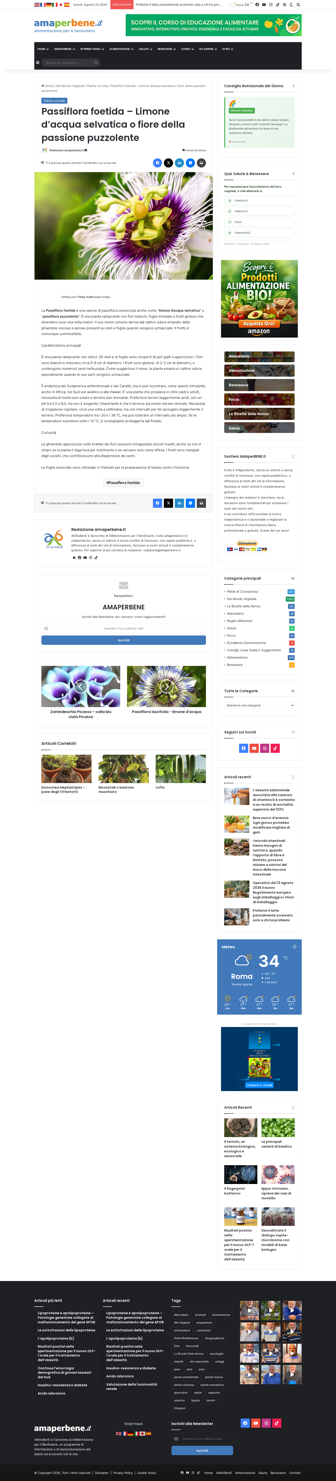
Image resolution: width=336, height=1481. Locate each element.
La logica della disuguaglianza (259, 1023)
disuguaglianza (214, 1338)
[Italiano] (55, 4)
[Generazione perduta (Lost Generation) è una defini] (249, 1331)
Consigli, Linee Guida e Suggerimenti (254, 650)
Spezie (195, 1400)
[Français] (43, 4)
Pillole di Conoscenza (242, 591)
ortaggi (219, 1361)
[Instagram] (90, 557)
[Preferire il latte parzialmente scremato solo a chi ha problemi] (236, 916)
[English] (37, 4)
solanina (179, 1400)
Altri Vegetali (182, 1322)
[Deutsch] (49, 4)
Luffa (160, 787)
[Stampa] (201, 163)
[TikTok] (96, 557)
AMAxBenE (224, 1473)
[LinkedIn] (179, 163)
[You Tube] (85, 557)
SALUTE (144, 49)
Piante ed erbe (97, 86)
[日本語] (61, 4)
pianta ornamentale (186, 1377)
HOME (41, 49)
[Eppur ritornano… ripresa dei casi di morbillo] (278, 1174)
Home (48, 86)
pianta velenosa (184, 1384)
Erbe (177, 1346)
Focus (231, 635)
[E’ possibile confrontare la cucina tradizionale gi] (292, 1310)
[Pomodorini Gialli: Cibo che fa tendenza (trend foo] (270, 1374)
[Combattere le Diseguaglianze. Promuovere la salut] (292, 1374)
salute (198, 1392)
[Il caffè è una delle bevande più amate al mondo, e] (249, 1310)
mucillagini (217, 1353)
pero (202, 1369)
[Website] (74, 557)
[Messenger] (190, 163)
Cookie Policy (146, 1473)
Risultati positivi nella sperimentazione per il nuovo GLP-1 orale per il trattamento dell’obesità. (239, 1245)
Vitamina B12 (239, 232)
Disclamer (102, 1473)
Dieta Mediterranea (186, 1338)
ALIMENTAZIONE (119, 49)
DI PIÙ (226, 49)
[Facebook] (157, 163)
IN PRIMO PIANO (90, 49)
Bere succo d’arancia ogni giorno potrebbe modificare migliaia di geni (271, 825)
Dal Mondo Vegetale (70, 86)
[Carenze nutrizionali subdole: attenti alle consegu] (292, 1353)
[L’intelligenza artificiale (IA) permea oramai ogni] (292, 1331)
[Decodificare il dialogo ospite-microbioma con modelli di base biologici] (278, 1216)
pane (177, 1369)
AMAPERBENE (63, 49)
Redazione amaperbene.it (67, 150)
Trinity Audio (85, 297)
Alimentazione (237, 657)
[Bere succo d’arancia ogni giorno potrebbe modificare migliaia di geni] (236, 824)
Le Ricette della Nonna (243, 606)
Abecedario (235, 613)
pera (189, 1369)
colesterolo (204, 1330)
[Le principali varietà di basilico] (278, 1127)
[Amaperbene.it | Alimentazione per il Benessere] (76, 26)
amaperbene (204, 1322)
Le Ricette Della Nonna (188, 1353)
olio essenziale (199, 1361)
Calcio (235, 222)
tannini (210, 1400)
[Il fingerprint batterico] (240, 1174)
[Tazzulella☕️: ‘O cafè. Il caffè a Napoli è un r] (249, 1374)
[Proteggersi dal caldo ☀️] (270, 1310)
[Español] (67, 4)
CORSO (185, 49)
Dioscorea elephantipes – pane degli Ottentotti (63, 789)
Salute (231, 628)
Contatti (295, 1473)
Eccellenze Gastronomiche (246, 643)
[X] (168, 163)
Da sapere (206, 49)
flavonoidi (192, 1346)
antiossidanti (182, 1330)
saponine (214, 1392)
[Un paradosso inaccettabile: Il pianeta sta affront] (249, 1353)
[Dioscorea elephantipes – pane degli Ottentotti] (66, 769)
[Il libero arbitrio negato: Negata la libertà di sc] (270, 1353)
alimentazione (221, 1314)
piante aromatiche (212, 1384)
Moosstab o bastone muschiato (116, 789)
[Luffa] (181, 769)
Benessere (235, 665)
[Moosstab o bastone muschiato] (124, 769)
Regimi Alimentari (239, 621)
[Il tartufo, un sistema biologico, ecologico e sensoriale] (240, 1127)
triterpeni (179, 1408)
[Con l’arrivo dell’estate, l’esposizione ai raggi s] (270, 1331)
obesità (178, 1361)
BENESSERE (165, 49)
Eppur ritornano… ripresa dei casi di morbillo (276, 1193)
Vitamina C (238, 211)
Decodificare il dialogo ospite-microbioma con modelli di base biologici (275, 1240)
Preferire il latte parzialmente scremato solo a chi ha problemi (273, 915)
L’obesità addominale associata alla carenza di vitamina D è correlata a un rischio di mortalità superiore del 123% (274, 800)
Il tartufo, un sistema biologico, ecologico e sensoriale (240, 1148)
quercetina (181, 1392)
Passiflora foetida (124, 482)
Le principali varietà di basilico (276, 1144)
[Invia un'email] (85, 150)
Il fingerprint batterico (234, 1191)
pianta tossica (214, 1377)
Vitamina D (238, 200)
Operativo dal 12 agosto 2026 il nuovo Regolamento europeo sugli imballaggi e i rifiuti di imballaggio (273, 892)
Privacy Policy (123, 1473)
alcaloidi (200, 1314)
